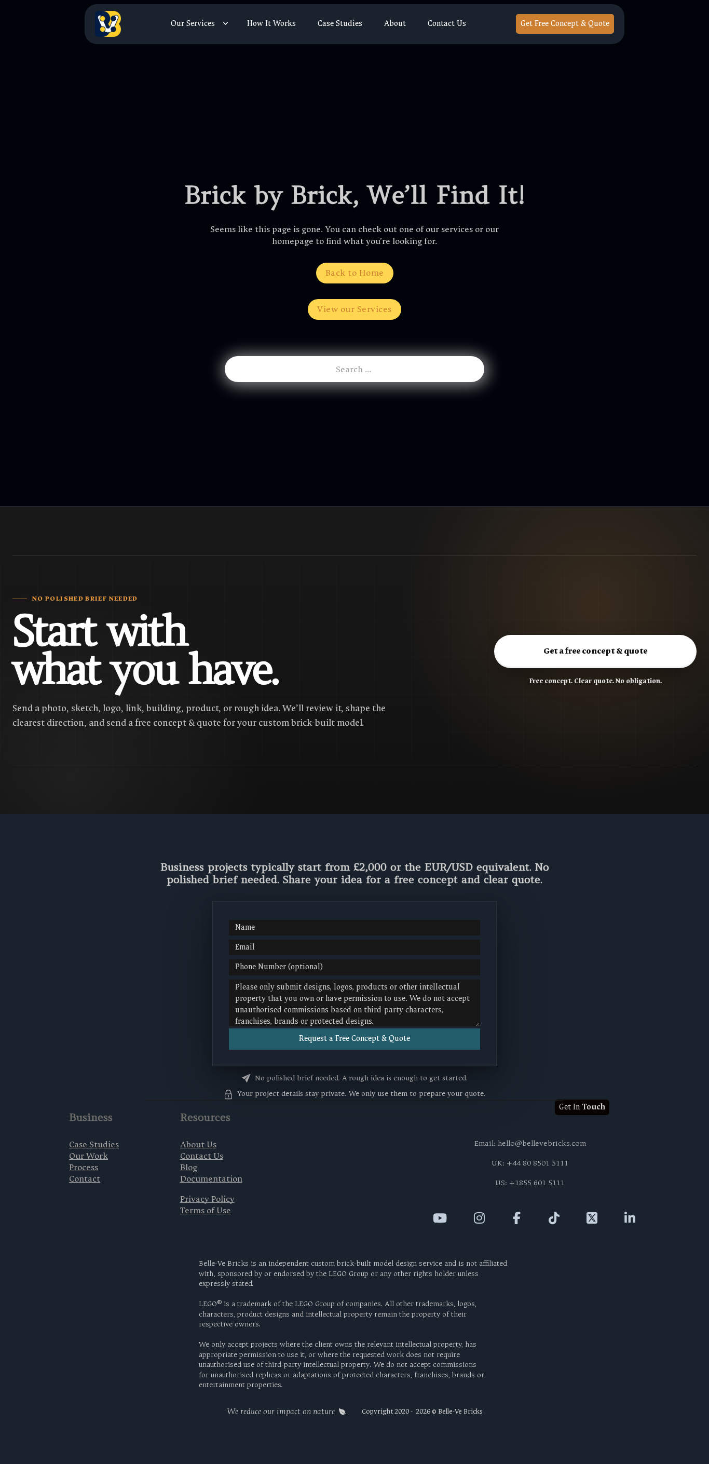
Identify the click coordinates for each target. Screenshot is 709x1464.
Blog (188, 1167)
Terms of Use (205, 1210)
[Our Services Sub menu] (225, 24)
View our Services (354, 309)
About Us (198, 1144)
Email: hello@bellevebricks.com (530, 1143)
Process (83, 1167)
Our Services (193, 24)
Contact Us (447, 24)
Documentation (211, 1178)
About (395, 24)
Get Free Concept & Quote (565, 24)
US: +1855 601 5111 (530, 1183)
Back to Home (354, 272)
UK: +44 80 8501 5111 (530, 1163)
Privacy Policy (207, 1199)
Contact (84, 1178)
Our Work (88, 1155)
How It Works (271, 24)
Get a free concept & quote (595, 651)
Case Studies (340, 24)
